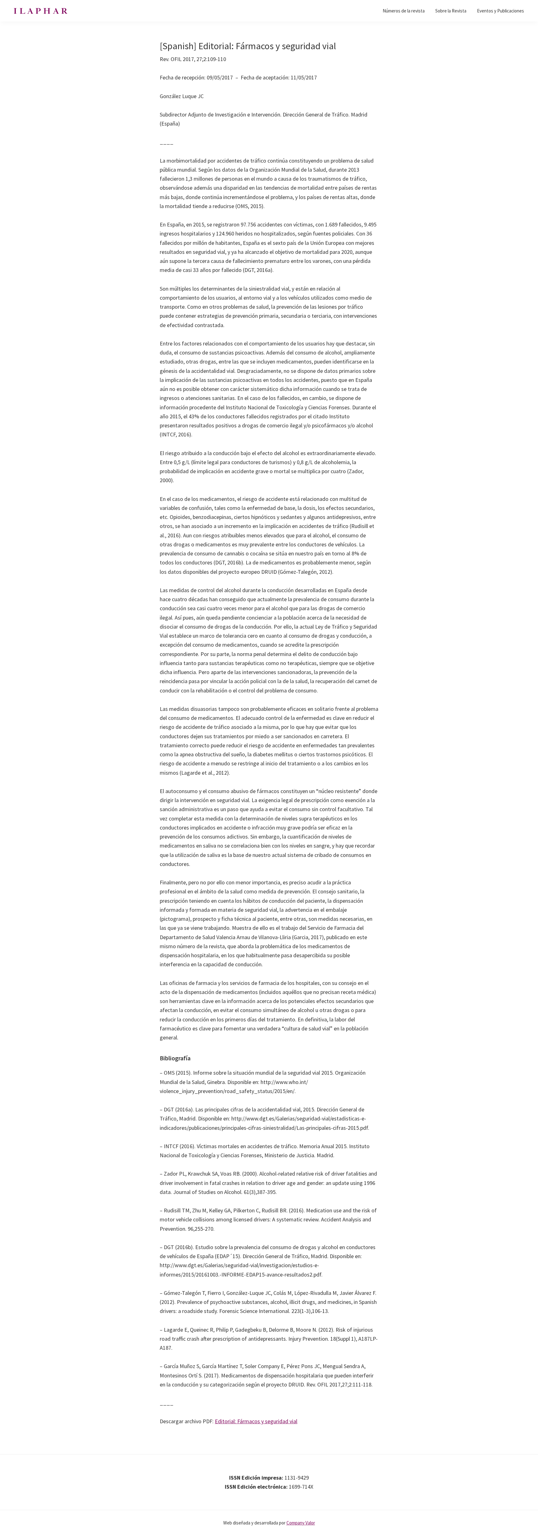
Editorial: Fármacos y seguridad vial (256, 1421)
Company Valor (300, 1523)
